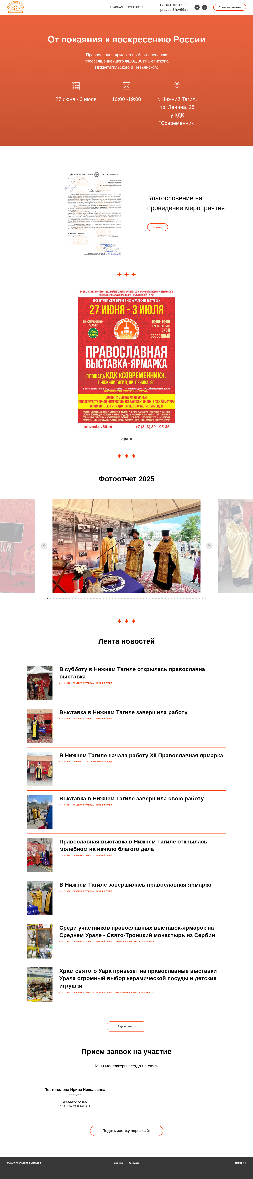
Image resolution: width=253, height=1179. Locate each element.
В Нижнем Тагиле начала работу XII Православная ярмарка (141, 755)
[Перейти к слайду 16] (94, 598)
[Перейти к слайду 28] (131, 598)
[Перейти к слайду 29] (134, 598)
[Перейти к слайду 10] (75, 598)
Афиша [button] (126, 439)
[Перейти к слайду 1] (47, 598)
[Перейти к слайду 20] (106, 598)
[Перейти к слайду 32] (143, 598)
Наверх (239, 1162)
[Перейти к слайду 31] (140, 598)
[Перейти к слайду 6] (63, 598)
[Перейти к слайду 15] (91, 598)
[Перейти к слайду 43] (177, 598)
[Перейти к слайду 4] (56, 598)
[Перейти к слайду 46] (187, 598)
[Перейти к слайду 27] (128, 598)
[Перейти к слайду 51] (202, 598)
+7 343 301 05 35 (173, 5)
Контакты (135, 7)
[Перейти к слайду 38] (162, 598)
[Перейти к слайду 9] (72, 598)
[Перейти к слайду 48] (193, 598)
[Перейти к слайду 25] (122, 598)
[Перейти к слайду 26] (125, 598)
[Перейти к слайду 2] (50, 598)
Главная (116, 7)
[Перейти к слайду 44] (180, 598)
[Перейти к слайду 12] (81, 598)
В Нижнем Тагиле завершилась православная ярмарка (135, 885)
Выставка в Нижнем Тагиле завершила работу (123, 712)
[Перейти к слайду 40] (168, 598)
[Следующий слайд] (209, 545)
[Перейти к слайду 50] (199, 598)
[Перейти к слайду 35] (153, 598)
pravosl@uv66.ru (174, 9)
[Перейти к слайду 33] (146, 598)
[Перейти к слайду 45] (184, 598)
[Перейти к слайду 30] (137, 598)
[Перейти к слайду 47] (190, 598)
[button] (229, 7)
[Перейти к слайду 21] (109, 598)
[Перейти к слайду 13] (84, 598)
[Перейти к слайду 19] (103, 598)
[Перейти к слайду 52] (205, 598)
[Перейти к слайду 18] (100, 598)
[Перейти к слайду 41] (171, 598)
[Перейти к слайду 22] (112, 598)
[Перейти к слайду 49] (196, 598)
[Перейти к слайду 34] (149, 598)
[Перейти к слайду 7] (66, 598)
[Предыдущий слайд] (43, 545)
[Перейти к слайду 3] (53, 598)
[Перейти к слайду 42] (174, 598)
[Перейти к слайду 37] (159, 598)
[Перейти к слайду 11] (78, 598)
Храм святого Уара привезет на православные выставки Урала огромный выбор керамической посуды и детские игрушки (138, 978)
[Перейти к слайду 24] (118, 598)
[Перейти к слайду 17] (97, 598)
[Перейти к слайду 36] (156, 598)
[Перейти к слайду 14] (87, 598)
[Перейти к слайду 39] (165, 598)
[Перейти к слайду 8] (69, 598)
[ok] (204, 7)
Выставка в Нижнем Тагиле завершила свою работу (131, 798)
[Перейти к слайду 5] (60, 598)
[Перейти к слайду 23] (115, 598)
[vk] (197, 7)
